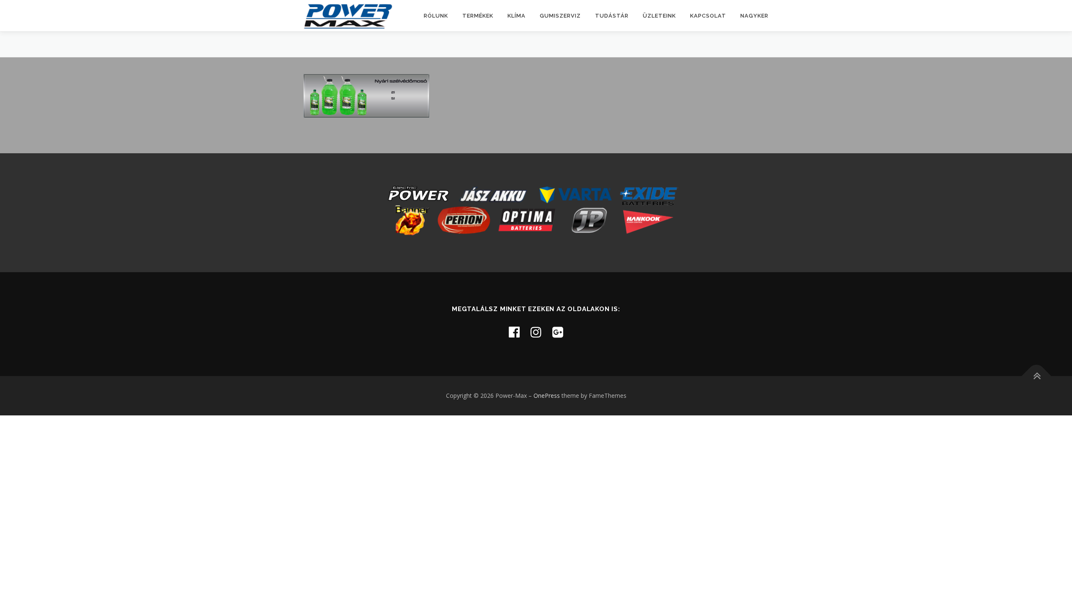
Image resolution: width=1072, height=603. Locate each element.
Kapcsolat (708, 16)
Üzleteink (659, 16)
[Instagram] (536, 331)
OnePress (546, 395)
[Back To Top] (1036, 376)
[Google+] (557, 331)
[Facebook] (514, 331)
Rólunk (436, 16)
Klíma (517, 16)
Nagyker (754, 16)
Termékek (477, 16)
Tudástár (612, 16)
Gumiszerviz (560, 16)
